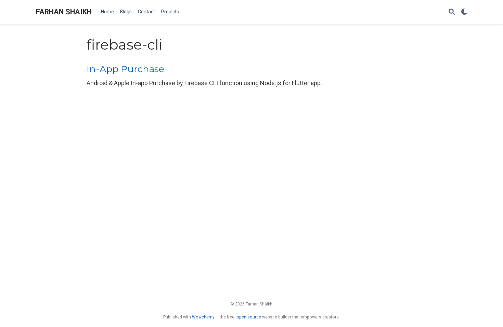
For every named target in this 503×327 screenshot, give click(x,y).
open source (248, 317)
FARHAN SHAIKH (64, 12)
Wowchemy (203, 317)
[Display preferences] (464, 12)
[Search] (452, 12)
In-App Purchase (125, 69)
